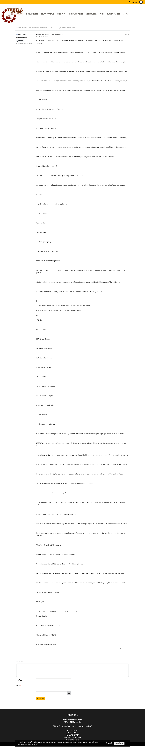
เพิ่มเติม (125, 14)
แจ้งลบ (126, 35)
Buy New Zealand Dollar (66, 28)
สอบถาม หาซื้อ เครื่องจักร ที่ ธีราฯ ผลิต (42, 28)
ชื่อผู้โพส (20, 680)
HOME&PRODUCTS (32, 14)
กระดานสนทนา (21, 28)
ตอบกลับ (41, 698)
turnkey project (113, 14)
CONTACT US (61, 14)
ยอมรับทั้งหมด (119, 743)
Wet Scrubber (91, 14)
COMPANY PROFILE (47, 14)
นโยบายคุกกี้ (33, 744)
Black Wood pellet (76, 14)
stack (102, 14)
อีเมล (18, 685)
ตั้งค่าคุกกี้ (109, 743)
